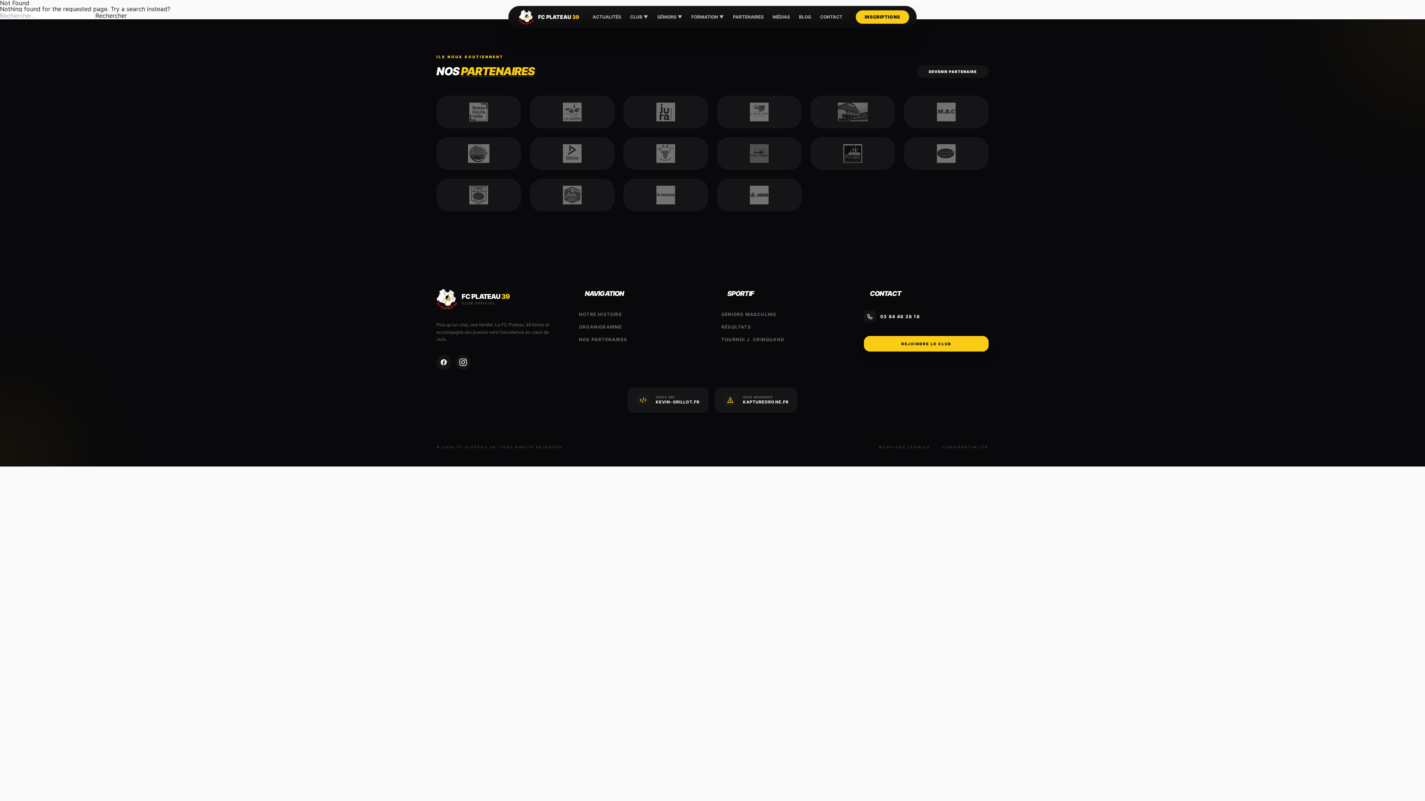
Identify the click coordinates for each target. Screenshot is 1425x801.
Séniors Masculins (748, 314)
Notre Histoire (600, 314)
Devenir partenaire (953, 71)
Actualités (607, 17)
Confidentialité (965, 447)
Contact (831, 17)
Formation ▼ (707, 17)
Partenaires (748, 17)
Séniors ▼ (669, 17)
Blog (805, 17)
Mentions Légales (904, 447)
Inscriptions (882, 17)
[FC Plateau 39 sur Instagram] (463, 362)
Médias (781, 17)
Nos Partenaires (603, 339)
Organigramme (600, 327)
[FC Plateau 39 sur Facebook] (443, 362)
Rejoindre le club (926, 344)
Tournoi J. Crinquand (752, 339)
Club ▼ (639, 17)
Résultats (736, 327)
